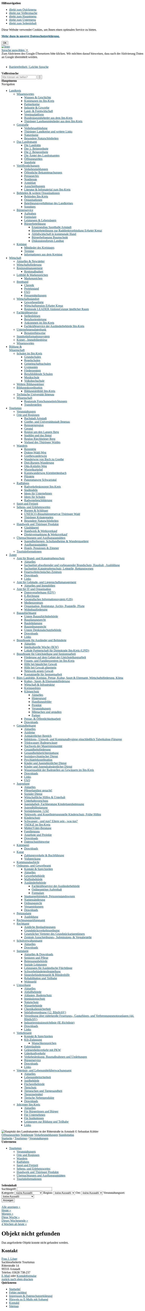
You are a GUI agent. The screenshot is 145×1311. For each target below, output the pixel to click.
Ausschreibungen (34, 186)
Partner (36, 715)
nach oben (16, 1279)
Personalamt (24, 913)
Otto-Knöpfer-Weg (35, 466)
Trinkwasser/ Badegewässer (40, 742)
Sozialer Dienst (33, 793)
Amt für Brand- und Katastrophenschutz (41, 558)
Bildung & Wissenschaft (17, 348)
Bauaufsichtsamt (26, 613)
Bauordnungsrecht (35, 626)
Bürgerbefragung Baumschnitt (50, 237)
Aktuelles (29, 561)
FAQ (27, 292)
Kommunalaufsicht (28, 862)
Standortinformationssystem (33, 336)
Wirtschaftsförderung (29, 264)
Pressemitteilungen (35, 295)
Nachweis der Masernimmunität (43, 746)
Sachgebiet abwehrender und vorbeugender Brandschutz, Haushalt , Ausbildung (72, 565)
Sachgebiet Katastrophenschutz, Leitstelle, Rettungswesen (58, 568)
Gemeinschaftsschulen (37, 363)
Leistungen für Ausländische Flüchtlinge (48, 968)
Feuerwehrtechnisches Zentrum (43, 572)
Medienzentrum (33, 602)
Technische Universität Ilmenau (35, 394)
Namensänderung (34, 899)
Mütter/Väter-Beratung (37, 828)
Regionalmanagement (29, 268)
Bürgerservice (25, 210)
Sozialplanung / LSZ (36, 811)
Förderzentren (32, 370)
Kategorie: (8, 1192)
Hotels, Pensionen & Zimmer (41, 548)
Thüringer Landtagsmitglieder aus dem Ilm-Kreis (53, 121)
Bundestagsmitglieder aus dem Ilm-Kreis (48, 117)
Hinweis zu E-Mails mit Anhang (28, 1299)
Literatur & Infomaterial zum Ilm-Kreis (47, 189)
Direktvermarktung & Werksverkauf (45, 534)
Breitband (22, 281)
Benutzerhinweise (35, 333)
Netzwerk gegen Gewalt (38, 671)
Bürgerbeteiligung (35, 223)
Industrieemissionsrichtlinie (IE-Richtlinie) (49, 1022)
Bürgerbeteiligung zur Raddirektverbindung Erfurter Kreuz (67, 230)
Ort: (78, 1192)
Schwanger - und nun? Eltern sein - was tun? (51, 821)
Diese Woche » (11, 1217)
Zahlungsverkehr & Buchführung (44, 855)
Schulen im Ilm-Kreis (29, 353)
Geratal (28, 428)
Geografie (23, 124)
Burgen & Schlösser (36, 510)
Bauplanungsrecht (35, 619)
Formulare (30, 216)
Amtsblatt (30, 182)
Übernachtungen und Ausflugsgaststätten (41, 537)
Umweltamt (24, 985)
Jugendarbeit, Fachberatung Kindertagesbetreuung (54, 804)
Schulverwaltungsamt (29, 940)
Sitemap (14, 1306)
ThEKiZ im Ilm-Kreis (37, 824)
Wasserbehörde (33, 1005)
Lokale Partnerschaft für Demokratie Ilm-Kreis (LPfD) (56, 650)
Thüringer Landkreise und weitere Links (48, 131)
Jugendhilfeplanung (36, 807)
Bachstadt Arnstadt (35, 418)
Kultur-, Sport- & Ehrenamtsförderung (47, 681)
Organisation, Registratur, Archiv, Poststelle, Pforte (54, 606)
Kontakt (14, 1302)
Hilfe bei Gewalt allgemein (40, 667)
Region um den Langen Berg (41, 432)
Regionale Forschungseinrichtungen (45, 401)
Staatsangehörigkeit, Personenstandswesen (49, 896)
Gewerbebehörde (34, 875)
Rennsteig (30, 449)
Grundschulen (32, 356)
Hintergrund (39, 698)
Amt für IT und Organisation (34, 589)
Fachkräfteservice (27, 312)
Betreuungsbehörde (35, 961)
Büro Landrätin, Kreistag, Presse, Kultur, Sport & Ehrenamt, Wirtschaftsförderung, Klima (70, 677)
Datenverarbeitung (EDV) (39, 592)
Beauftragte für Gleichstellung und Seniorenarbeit (46, 654)
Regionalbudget (33, 271)
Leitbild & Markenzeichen (32, 275)
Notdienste (30, 179)
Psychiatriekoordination (38, 759)
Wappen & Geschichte (37, 97)
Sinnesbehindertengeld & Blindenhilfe (47, 974)
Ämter (13, 554)
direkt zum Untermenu (22, 19)
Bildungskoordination (29, 387)
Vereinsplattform (34, 114)
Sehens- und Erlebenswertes (33, 507)
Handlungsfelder (42, 701)
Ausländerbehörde (35, 882)
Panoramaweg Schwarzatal (40, 479)
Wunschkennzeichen (44, 1043)
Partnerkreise (32, 104)
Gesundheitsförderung (37, 749)
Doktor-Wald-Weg (35, 452)
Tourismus (15, 408)
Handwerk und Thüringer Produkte (38, 524)
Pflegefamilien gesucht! (38, 790)
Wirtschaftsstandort (28, 298)
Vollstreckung (32, 858)
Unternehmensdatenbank (31, 329)
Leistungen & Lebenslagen (40, 220)
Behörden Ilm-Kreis (36, 196)
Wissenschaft (24, 397)
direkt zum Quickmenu (22, 9)
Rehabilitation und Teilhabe (40, 978)
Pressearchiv (31, 176)
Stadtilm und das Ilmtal (38, 435)
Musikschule (31, 377)
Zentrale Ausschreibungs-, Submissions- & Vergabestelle (58, 937)
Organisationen (33, 199)
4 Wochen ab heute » (14, 1224)
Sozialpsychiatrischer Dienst (41, 756)
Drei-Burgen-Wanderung (39, 462)
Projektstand (31, 288)
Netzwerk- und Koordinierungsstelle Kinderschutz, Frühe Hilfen (62, 814)
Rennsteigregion (34, 425)
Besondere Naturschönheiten (41, 138)
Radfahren (23, 483)
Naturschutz (31, 1002)
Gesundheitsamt (26, 725)
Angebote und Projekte (38, 834)
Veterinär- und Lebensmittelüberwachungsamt (44, 1070)
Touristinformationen (29, 551)
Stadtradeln (31, 490)
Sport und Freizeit (27, 503)
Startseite (7, 1138)
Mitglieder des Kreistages (39, 247)
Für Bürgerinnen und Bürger (41, 1111)
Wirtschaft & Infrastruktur (39, 684)
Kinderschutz (32, 817)
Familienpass (32, 831)
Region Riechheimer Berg (39, 438)
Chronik (29, 285)
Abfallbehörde (32, 991)
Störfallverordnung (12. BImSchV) (45, 1012)
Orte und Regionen (28, 415)
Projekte (37, 705)
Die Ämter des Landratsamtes (41, 155)
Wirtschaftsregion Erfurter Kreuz (43, 305)
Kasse (20, 852)
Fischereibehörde (34, 1084)
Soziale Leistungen (35, 964)
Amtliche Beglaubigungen (40, 927)
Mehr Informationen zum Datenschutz (24, 60)
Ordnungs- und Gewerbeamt (34, 865)
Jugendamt (23, 783)
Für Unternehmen (34, 1114)
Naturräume (31, 135)
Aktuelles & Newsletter (31, 261)
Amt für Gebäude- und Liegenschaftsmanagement (46, 582)
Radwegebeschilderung (38, 500)
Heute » (6, 1210)
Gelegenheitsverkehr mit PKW (42, 1050)
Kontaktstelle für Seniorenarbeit (43, 674)
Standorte (29, 162)
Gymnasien (31, 367)
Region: (48, 1192)
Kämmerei (23, 845)
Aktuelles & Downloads (38, 954)
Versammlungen (33, 906)
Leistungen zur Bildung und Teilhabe (46, 1121)
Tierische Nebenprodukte (39, 1097)
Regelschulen (32, 360)
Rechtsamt (23, 923)
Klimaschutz (31, 691)
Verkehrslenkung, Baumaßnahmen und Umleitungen (55, 1056)
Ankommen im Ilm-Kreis (39, 322)
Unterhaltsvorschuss (36, 800)
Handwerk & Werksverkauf (40, 531)
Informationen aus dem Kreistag (43, 254)
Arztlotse (29, 732)
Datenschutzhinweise (36, 841)
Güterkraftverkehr (35, 1053)
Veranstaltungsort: (114, 1192)
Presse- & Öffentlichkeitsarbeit (42, 718)
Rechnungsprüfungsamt (31, 920)
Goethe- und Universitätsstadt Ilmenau (47, 421)
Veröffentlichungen (28, 165)
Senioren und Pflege (36, 957)
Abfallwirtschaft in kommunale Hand (54, 234)
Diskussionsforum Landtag (48, 240)
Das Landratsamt (27, 141)
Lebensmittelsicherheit (37, 1077)
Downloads (31, 575)
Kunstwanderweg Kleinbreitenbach (45, 473)
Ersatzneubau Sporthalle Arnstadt (51, 227)
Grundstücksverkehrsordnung (41, 930)
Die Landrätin (32, 145)
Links (27, 578)
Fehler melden (17, 1292)
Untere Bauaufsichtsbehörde (41, 616)
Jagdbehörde (31, 1080)
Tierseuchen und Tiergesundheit (43, 1090)
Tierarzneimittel (33, 1094)
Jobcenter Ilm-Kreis (28, 1104)
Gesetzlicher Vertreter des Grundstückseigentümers (54, 933)
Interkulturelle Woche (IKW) (41, 647)
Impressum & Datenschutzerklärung (30, 1296)
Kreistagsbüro (32, 688)
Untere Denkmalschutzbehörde (42, 630)
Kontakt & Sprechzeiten (38, 869)
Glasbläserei (31, 527)
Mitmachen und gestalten (47, 712)
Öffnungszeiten (33, 158)
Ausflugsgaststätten (35, 544)
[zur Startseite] (6, 46)
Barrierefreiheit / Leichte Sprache (29, 66)
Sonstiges (29, 206)
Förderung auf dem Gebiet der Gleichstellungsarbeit (55, 657)
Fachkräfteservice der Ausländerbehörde (56, 886)
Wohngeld (30, 981)
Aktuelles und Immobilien (39, 585)
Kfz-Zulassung (33, 1039)
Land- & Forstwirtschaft (38, 111)
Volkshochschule (34, 380)
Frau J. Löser (9, 1258)
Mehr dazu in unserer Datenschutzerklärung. (31, 36)
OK (5, 43)
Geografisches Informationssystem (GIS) (48, 599)
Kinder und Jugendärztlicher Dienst (45, 763)
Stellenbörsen (32, 316)
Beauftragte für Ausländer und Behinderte (41, 640)
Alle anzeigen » (11, 1207)
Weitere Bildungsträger (30, 384)
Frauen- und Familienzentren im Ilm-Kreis (49, 660)
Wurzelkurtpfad (33, 469)
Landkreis (15, 90)
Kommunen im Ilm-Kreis (39, 100)
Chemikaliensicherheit (37, 1009)
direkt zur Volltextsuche (23, 13)
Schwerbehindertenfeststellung (42, 971)
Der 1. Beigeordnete (36, 148)
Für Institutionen (34, 1118)
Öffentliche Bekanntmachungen (43, 172)
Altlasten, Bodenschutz (38, 995)
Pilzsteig (29, 476)
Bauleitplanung (33, 623)
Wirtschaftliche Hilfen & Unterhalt (44, 797)
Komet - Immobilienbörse (32, 339)
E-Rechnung (31, 595)
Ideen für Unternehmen (38, 493)
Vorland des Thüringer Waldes (42, 442)
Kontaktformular (26, 1275)
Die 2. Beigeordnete (36, 152)
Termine (29, 251)
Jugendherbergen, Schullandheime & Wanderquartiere (56, 541)
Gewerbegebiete (34, 302)
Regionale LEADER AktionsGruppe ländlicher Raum (56, 309)
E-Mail (6, 1275)
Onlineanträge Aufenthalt (47, 889)
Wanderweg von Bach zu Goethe (44, 459)
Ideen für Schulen (34, 496)
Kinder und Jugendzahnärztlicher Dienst (48, 766)
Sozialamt (22, 951)
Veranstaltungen (26, 411)
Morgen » (7, 1213)
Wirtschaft (15, 257)
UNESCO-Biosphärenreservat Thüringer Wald (52, 514)
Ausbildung (31, 916)
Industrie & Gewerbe (36, 107)
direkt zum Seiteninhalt (22, 23)
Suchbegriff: (9, 1189)
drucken (28, 1279)
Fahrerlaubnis (32, 1046)
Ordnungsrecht (33, 903)
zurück (6, 1279)
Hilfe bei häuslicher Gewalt (40, 664)
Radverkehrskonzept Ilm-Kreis (42, 486)
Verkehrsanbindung (35, 128)
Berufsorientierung (35, 319)
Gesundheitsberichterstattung (41, 753)
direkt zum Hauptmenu (22, 16)
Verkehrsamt (24, 1032)
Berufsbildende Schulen (38, 374)
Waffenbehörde (33, 879)
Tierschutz (30, 1087)
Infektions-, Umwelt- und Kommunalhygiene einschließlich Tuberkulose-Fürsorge (73, 739)
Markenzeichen (33, 278)
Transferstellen (33, 404)
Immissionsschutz (34, 998)
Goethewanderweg (35, 455)
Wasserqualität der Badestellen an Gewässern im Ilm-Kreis (59, 770)
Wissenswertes (25, 94)
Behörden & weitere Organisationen (38, 193)
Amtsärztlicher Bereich (38, 735)
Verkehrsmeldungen (36, 169)
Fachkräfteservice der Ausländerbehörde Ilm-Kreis (54, 326)
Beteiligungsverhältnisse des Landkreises (48, 203)
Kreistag (22, 244)
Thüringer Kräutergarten (38, 517)
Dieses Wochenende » (15, 1220)
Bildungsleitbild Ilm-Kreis (39, 391)
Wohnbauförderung (35, 609)
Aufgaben (30, 213)
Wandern (22, 445)
